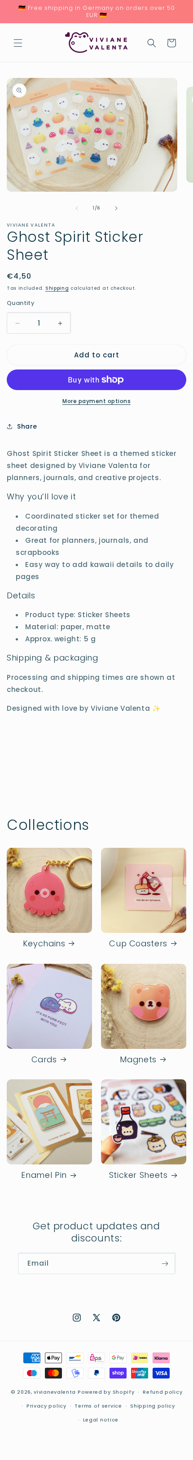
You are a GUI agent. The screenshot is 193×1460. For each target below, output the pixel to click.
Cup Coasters (138, 944)
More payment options (96, 401)
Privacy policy (46, 1405)
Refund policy (162, 1392)
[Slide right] (116, 208)
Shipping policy (152, 1405)
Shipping (57, 288)
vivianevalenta (55, 1392)
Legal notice (100, 1419)
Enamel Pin (43, 1175)
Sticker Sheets (138, 1175)
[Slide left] (77, 208)
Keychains (44, 944)
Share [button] (27, 426)
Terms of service (98, 1405)
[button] (18, 43)
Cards (44, 1060)
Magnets (138, 1060)
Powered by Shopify (106, 1392)
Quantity (21, 303)
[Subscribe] (165, 1263)
